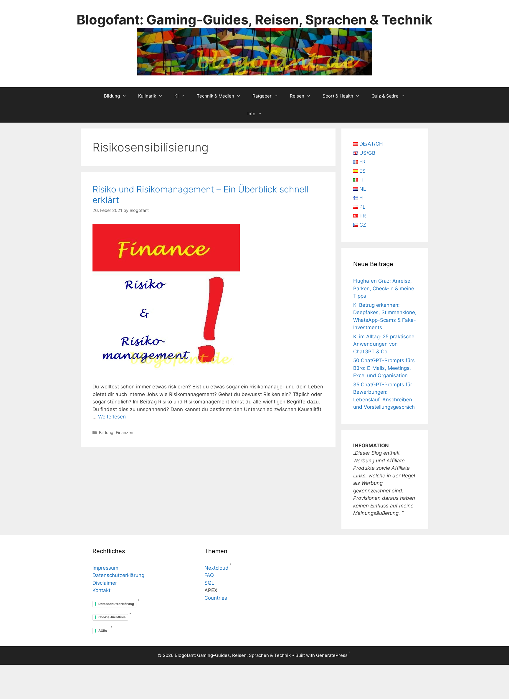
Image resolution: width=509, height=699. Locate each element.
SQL (209, 583)
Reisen (297, 96)
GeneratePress (332, 655)
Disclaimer (104, 583)
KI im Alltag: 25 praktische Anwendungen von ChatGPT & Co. (383, 344)
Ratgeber (262, 96)
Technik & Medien (215, 96)
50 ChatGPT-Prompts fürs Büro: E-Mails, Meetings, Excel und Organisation (384, 367)
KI (176, 96)
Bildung (112, 96)
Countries (215, 598)
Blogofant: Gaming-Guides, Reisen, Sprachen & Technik (254, 19)
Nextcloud (216, 568)
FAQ (209, 575)
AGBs (102, 631)
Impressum (105, 568)
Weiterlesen (112, 417)
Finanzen (124, 432)
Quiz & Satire (385, 96)
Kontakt (101, 590)
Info (251, 113)
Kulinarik (147, 96)
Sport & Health (338, 96)
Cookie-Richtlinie (112, 617)
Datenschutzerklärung (118, 575)
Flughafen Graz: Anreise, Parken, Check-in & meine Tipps (383, 288)
